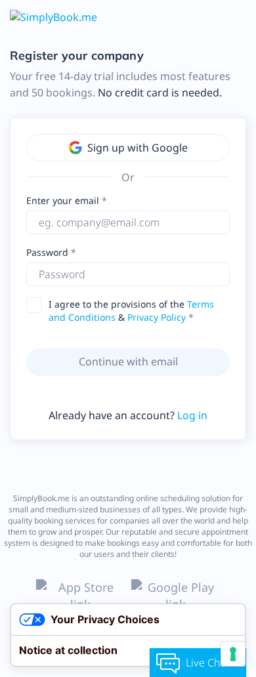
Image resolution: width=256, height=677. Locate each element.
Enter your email (62, 200)
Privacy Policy (156, 317)
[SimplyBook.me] (53, 16)
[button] (216, 274)
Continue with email (128, 361)
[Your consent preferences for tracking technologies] (233, 654)
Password (48, 252)
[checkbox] (38, 305)
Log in (192, 415)
